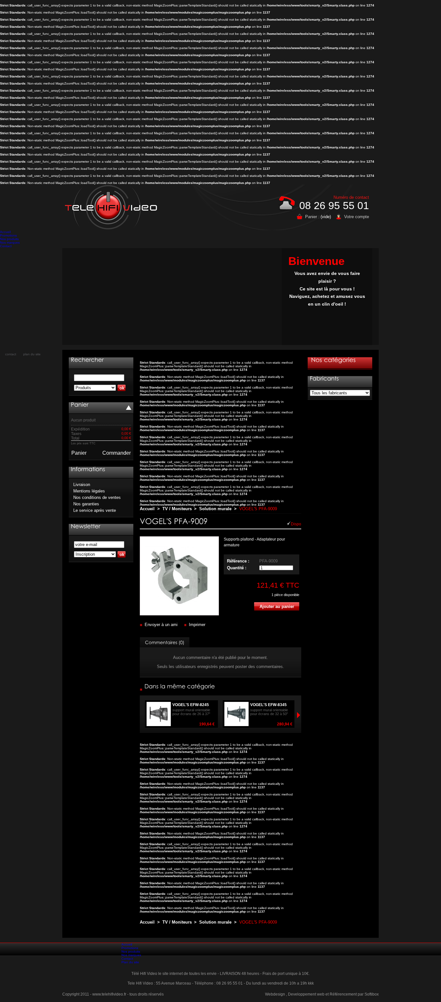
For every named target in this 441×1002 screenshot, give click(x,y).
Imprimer (197, 624)
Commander (116, 453)
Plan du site (130, 962)
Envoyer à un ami (161, 624)
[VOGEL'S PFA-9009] (179, 614)
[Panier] (79, 404)
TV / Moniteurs (177, 508)
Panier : (312, 216)
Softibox (371, 994)
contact (10, 354)
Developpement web (306, 994)
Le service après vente (94, 510)
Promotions (8, 235)
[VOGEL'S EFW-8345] (293, 724)
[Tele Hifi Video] (112, 207)
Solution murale (215, 508)
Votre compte (356, 216)
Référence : (238, 561)
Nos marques (10, 242)
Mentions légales (89, 491)
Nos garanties (86, 503)
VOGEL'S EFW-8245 (190, 705)
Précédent (298, 715)
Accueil (5, 232)
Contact (6, 246)
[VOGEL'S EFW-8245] (216, 724)
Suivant (142, 715)
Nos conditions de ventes (97, 497)
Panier (79, 453)
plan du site (32, 354)
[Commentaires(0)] (165, 642)
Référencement (343, 994)
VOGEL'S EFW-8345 (268, 705)
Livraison (81, 484)
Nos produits (9, 239)
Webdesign (275, 994)
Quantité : (236, 567)
